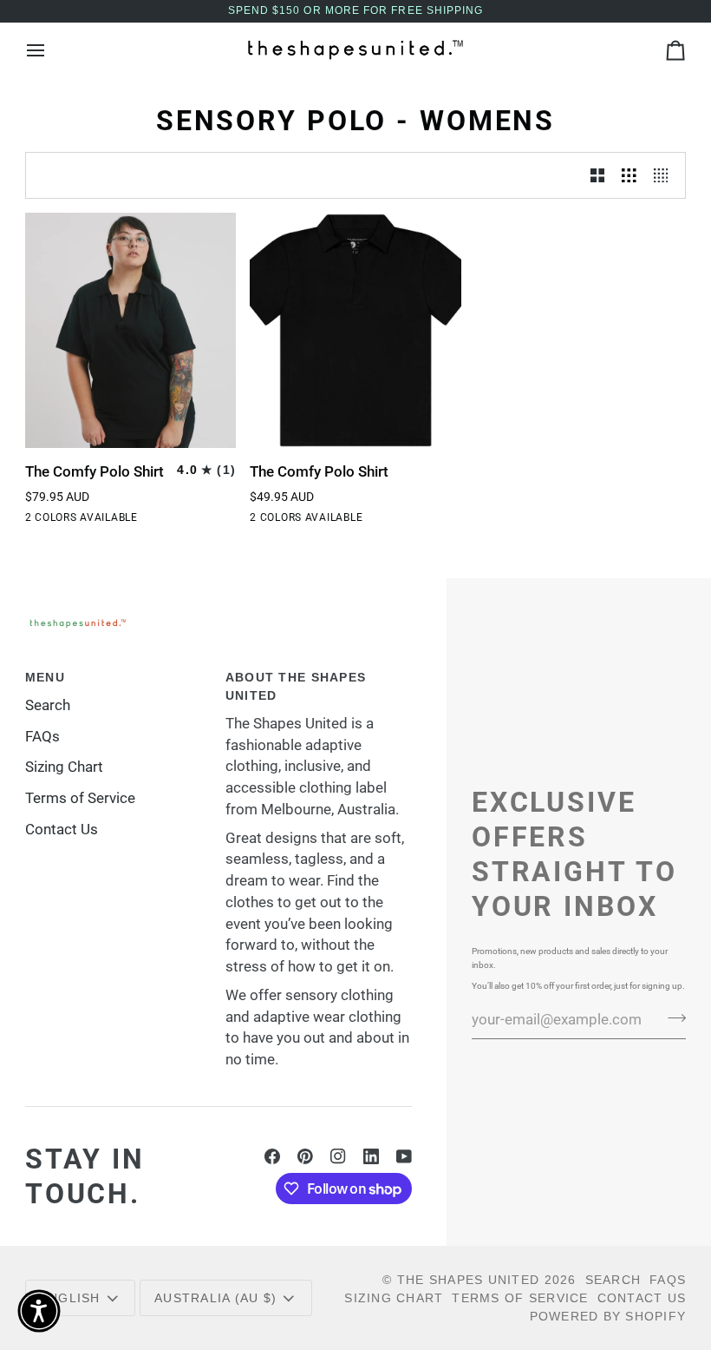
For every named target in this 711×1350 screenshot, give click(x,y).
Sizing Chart (64, 767)
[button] (39, 1311)
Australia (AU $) (215, 1298)
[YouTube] (404, 1156)
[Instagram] (338, 1156)
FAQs (42, 736)
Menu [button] (45, 677)
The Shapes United (468, 1280)
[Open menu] (51, 50)
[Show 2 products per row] (598, 175)
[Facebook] (272, 1156)
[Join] (671, 1017)
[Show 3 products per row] (629, 175)
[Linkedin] (371, 1156)
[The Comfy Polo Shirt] (130, 330)
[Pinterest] (305, 1156)
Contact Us (61, 829)
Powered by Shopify (608, 1316)
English (70, 1298)
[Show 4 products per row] (665, 175)
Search (47, 705)
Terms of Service (80, 798)
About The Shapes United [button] (295, 686)
